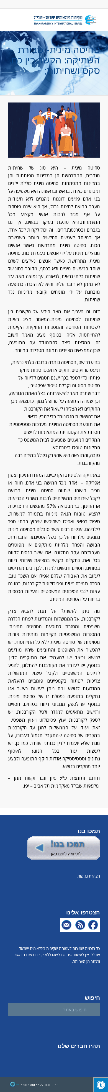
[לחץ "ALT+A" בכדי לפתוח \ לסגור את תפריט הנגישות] (100, 1084)
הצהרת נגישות (89, 876)
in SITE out (27, 1085)
